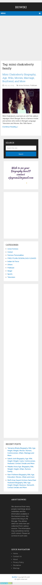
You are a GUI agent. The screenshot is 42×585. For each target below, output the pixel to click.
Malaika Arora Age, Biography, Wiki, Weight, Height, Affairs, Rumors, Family (20, 469)
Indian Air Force (13, 261)
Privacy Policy (18, 562)
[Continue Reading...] (10, 127)
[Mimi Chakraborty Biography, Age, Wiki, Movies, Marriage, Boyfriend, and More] (21, 101)
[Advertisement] (21, 38)
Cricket (10, 252)
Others (10, 265)
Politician (33, 85)
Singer (9, 271)
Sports (9, 274)
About (15, 559)
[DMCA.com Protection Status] (6, 584)
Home (15, 553)
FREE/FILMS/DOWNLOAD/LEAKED (21, 258)
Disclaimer (17, 565)
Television (11, 277)
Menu (3, 13)
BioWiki (21, 7)
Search (21, 154)
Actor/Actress (24, 85)
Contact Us (17, 556)
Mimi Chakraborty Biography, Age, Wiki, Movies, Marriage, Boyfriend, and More (19, 78)
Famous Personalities (15, 255)
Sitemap (16, 568)
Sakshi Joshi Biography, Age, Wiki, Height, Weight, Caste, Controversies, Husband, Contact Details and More (21, 461)
